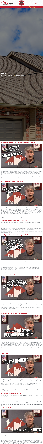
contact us (14, 75)
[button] (36, 3)
